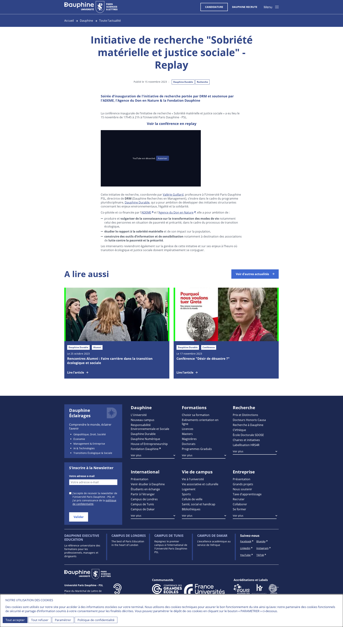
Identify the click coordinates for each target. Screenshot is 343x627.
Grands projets (243, 484)
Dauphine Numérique (145, 439)
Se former (239, 509)
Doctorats (188, 444)
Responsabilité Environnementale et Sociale (150, 427)
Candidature (214, 7)
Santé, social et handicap (198, 504)
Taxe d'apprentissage (247, 494)
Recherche (202, 81)
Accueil (69, 20)
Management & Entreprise (89, 443)
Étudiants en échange (145, 489)
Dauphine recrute (244, 7)
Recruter (239, 499)
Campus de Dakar (143, 509)
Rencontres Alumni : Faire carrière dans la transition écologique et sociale (110, 360)
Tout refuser (39, 620)
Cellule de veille (192, 499)
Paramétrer (63, 620)
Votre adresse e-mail (82, 476)
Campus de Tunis (142, 504)
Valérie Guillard (173, 194)
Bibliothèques (191, 509)
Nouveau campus (142, 420)
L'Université (139, 415)
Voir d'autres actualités (252, 274)
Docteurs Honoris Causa (249, 420)
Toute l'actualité (110, 20)
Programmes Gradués (197, 449)
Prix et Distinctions (245, 415)
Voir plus (136, 455)
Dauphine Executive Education (81, 538)
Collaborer (240, 504)
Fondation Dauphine (144, 449)
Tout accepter (15, 620)
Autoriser (162, 158)
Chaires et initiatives (246, 440)
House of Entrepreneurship (149, 444)
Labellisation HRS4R (246, 445)
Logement (188, 489)
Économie (79, 439)
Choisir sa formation (195, 415)
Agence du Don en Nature (176, 212)
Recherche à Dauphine (248, 425)
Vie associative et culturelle (200, 484)
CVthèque (239, 430)
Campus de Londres (144, 499)
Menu (268, 7)
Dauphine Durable (183, 81)
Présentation (139, 479)
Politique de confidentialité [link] (96, 620)
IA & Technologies (84, 448)
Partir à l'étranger (143, 494)
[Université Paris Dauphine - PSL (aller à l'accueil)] (91, 7)
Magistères (189, 439)
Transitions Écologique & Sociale (92, 453)
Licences (187, 429)
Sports (186, 494)
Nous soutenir (242, 489)
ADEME (146, 212)
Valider (79, 517)
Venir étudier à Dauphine (148, 484)
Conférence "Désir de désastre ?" (203, 358)
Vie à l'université (193, 479)
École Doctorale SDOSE (248, 435)
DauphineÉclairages (80, 413)
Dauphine (86, 20)
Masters (187, 434)
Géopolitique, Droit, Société (89, 434)
